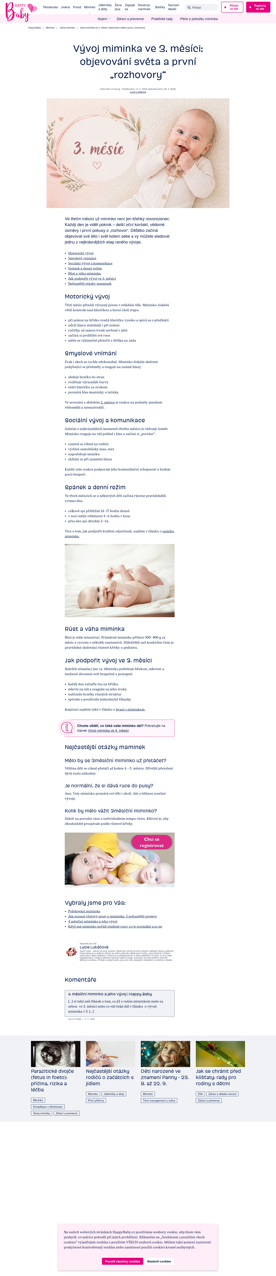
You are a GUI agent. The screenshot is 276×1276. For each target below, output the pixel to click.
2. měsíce (108, 402)
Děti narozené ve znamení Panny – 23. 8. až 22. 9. (165, 1077)
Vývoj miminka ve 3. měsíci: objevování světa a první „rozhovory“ (113, 27)
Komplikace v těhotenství (48, 1106)
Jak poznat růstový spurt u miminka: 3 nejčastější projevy (112, 916)
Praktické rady (162, 19)
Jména (65, 7)
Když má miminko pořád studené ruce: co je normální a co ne (115, 926)
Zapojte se (130, 7)
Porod (77, 7)
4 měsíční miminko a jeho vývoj (92, 921)
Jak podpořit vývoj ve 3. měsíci (92, 278)
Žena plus (118, 7)
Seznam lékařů (173, 7)
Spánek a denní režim (85, 268)
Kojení (102, 19)
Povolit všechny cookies (122, 1261)
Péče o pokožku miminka (199, 19)
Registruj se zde (260, 7)
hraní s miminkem (130, 709)
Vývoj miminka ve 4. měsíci (108, 730)
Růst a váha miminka (84, 273)
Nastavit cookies (159, 1261)
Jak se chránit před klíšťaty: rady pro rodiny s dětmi (218, 1077)
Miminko (89, 7)
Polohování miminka (84, 911)
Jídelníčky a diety (105, 7)
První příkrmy (96, 1100)
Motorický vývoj (81, 253)
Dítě (200, 1094)
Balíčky (160, 7)
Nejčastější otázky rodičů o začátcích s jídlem (110, 1077)
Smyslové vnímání (82, 258)
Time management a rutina (159, 1100)
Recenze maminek (144, 7)
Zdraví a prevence (130, 19)
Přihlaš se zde (234, 7)
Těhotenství (50, 7)
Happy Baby (34, 27)
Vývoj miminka (67, 27)
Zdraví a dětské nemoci (222, 1094)
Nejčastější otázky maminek (90, 283)
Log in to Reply (74, 1018)
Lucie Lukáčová (138, 91)
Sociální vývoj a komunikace (90, 263)
